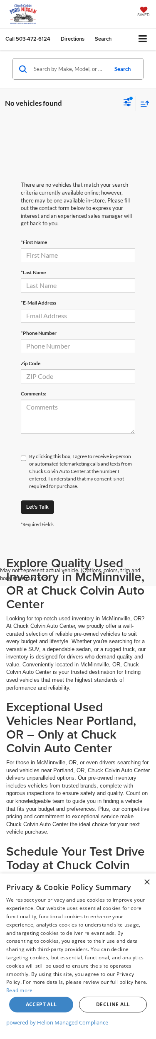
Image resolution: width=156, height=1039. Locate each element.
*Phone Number (39, 333)
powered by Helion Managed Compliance (57, 1022)
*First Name (34, 242)
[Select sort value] (142, 103)
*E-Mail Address (38, 303)
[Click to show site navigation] (143, 39)
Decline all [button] (113, 1004)
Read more (19, 990)
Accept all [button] (41, 1004)
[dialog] (78, 956)
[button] (28, 38)
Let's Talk (37, 507)
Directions (72, 39)
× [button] (147, 882)
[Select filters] (127, 103)
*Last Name (33, 272)
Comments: (33, 393)
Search (122, 69)
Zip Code (30, 363)
